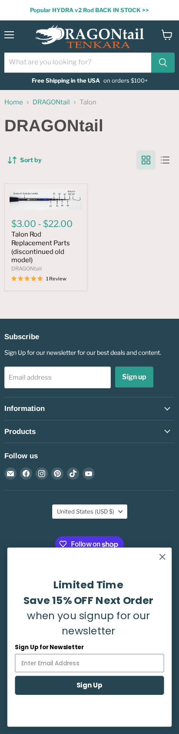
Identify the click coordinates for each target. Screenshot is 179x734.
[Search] (163, 63)
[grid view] (146, 160)
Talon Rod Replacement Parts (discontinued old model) (40, 247)
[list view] (165, 160)
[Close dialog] (162, 556)
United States (85, 511)
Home (13, 102)
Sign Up (89, 685)
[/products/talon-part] (46, 199)
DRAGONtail (51, 102)
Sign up (134, 377)
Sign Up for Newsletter (49, 647)
